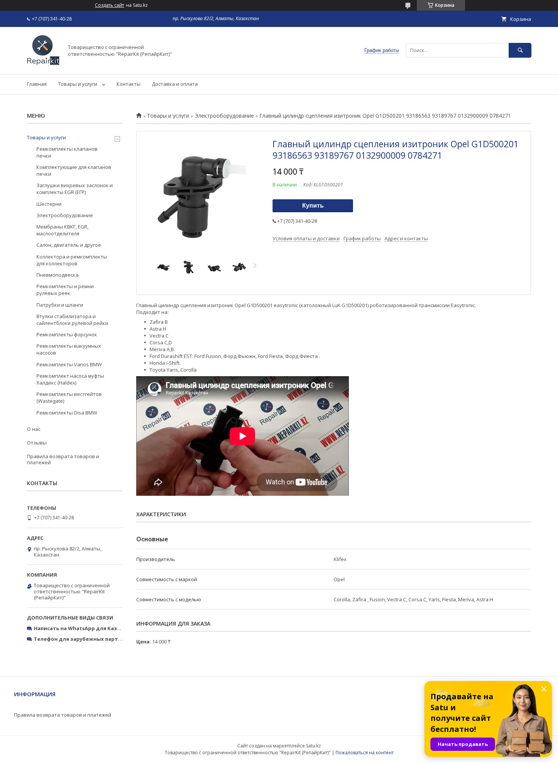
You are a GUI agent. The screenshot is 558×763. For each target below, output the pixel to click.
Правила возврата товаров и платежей (63, 459)
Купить (313, 205)
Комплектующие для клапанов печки (73, 170)
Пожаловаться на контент (365, 752)
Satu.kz (313, 746)
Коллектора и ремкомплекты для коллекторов (71, 260)
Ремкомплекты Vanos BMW (69, 364)
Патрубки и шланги (59, 304)
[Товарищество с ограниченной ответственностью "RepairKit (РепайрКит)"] (43, 64)
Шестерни (48, 203)
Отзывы (37, 442)
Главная (37, 83)
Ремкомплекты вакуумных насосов (68, 349)
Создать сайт (109, 5)
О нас (33, 429)
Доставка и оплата (175, 83)
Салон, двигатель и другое (68, 244)
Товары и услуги (77, 83)
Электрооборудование (224, 116)
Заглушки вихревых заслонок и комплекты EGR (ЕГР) (74, 188)
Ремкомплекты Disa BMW (66, 412)
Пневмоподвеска (57, 274)
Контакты (128, 83)
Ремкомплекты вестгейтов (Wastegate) (69, 397)
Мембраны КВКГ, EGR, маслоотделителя (62, 230)
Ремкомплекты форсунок (66, 334)
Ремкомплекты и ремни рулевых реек (65, 289)
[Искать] (520, 50)
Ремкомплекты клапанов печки (67, 152)
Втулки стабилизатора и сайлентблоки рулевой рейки (72, 319)
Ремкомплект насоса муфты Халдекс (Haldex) (70, 379)
